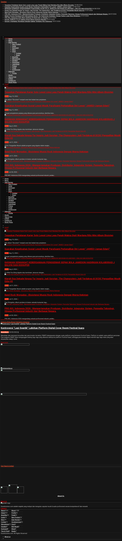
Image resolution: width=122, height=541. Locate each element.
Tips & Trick (12, 77)
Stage (3, 513)
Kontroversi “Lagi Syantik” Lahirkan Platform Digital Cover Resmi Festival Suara (42, 328)
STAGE (10, 79)
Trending (3, 2)
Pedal (14, 68)
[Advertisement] (35, 30)
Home (10, 39)
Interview (11, 71)
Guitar (14, 46)
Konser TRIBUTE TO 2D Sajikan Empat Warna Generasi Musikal (26, 19)
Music (7, 96)
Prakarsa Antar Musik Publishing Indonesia (15, 322)
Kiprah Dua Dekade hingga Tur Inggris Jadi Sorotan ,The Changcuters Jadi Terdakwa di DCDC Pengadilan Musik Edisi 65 (45, 10)
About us (7, 537)
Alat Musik (14, 527)
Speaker (15, 61)
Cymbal (18, 53)
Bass (14, 50)
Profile (14, 73)
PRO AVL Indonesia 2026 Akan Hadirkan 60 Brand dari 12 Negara (26, 18)
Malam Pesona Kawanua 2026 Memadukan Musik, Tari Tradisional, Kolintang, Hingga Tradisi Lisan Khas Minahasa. (43, 16)
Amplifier (15, 57)
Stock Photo (12, 82)
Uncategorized (16, 522)
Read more (4, 342)
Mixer (13, 529)
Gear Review (12, 42)
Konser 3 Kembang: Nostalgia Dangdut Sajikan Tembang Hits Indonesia (28, 21)
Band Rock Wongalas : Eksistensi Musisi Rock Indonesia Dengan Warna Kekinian (32, 12)
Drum (14, 51)
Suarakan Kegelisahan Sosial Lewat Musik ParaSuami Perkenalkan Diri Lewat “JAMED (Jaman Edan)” (38, 7)
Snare (18, 55)
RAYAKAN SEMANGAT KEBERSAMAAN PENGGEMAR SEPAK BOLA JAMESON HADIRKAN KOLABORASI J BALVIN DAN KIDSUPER (48, 9)
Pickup (14, 66)
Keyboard (15, 48)
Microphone (16, 59)
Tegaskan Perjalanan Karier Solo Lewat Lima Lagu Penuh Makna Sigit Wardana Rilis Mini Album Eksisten (39, 5)
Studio (10, 75)
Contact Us (12, 81)
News (10, 41)
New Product (16, 44)
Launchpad (15, 64)
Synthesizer (16, 70)
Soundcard (15, 62)
